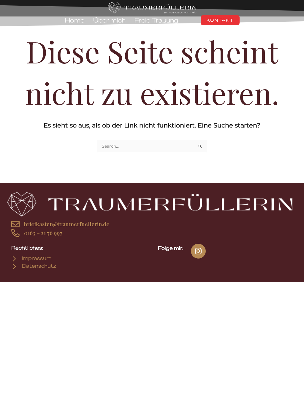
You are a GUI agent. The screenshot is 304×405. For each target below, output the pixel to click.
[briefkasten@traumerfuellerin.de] (15, 224)
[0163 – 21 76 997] (15, 233)
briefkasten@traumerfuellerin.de (66, 224)
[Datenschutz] (14, 267)
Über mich (109, 20)
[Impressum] (14, 259)
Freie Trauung (156, 20)
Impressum (36, 258)
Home (74, 20)
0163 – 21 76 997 (43, 233)
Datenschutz (39, 266)
